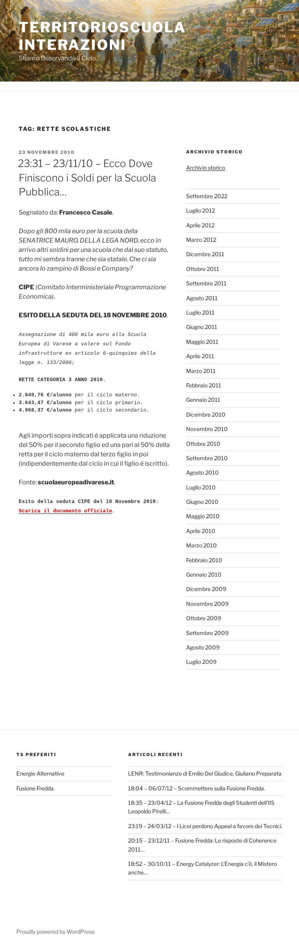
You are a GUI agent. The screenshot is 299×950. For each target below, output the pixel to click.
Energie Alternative (40, 773)
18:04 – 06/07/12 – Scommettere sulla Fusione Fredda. (196, 788)
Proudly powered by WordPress (55, 931)
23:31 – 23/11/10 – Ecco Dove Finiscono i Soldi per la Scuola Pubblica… (87, 177)
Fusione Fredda (35, 788)
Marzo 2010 (201, 545)
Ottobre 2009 (203, 618)
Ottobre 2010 (203, 443)
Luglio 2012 (200, 210)
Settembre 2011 (206, 283)
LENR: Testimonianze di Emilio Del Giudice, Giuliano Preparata (204, 773)
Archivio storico (205, 167)
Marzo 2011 (201, 371)
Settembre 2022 (206, 196)
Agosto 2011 (202, 298)
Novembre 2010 (207, 429)
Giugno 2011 (201, 327)
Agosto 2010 (202, 472)
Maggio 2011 (202, 341)
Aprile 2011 (200, 356)
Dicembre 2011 (205, 254)
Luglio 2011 (200, 312)
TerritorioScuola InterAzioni (102, 36)
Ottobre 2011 (202, 269)
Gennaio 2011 (203, 399)
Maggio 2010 (203, 516)
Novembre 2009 (207, 603)
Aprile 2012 (200, 225)
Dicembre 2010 (205, 414)
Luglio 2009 (201, 661)
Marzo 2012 (201, 239)
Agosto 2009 (203, 647)
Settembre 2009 (207, 633)
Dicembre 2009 (206, 589)
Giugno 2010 (202, 501)
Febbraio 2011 (203, 385)
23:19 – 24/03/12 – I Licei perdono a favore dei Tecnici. (205, 826)
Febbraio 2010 (204, 560)
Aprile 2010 (200, 531)
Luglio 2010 (201, 487)
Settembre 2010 (207, 458)
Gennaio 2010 (204, 574)
